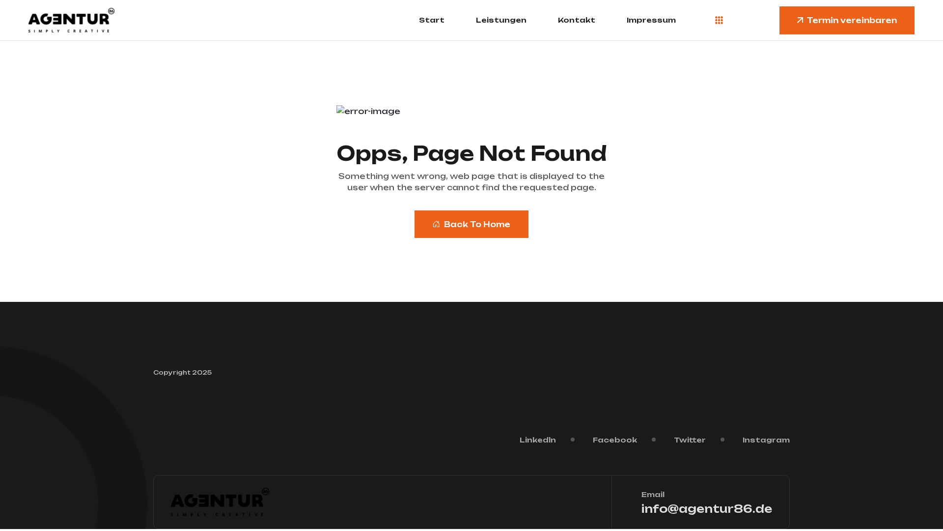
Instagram (766, 440)
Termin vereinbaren (852, 20)
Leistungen (501, 20)
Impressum (651, 20)
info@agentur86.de (706, 508)
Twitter (690, 440)
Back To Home (477, 224)
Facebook (615, 440)
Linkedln (538, 440)
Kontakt (576, 20)
